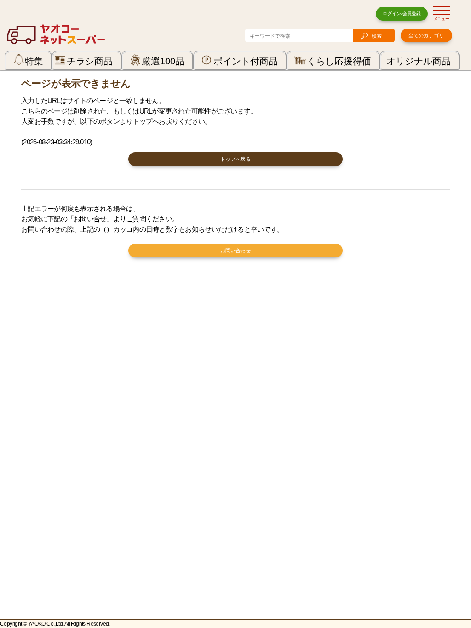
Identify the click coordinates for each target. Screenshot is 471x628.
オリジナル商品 (418, 61)
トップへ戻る (235, 159)
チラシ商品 (90, 61)
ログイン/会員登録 (402, 13)
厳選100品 (163, 61)
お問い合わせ (235, 250)
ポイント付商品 (245, 61)
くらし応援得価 (339, 61)
